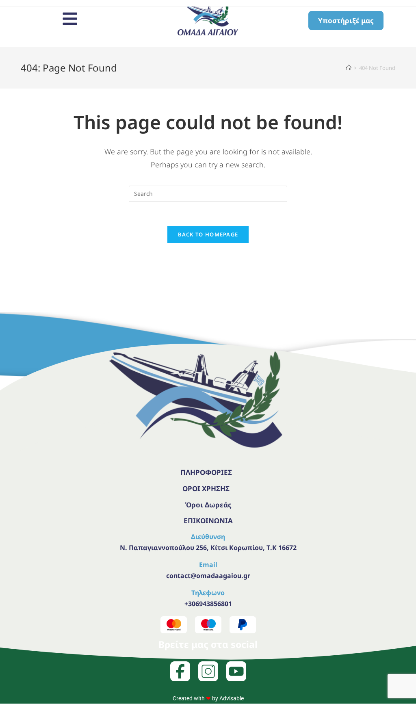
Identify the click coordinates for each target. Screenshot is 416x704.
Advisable (231, 698)
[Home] (348, 67)
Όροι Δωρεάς (208, 504)
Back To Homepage (208, 234)
